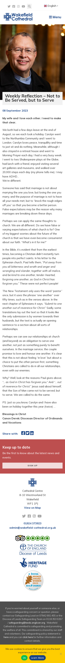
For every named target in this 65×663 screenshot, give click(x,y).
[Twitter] (9, 6)
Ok (24, 657)
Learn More (37, 657)
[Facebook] (13, 6)
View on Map (32, 507)
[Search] (29, 6)
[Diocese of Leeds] (33, 550)
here (6, 637)
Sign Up (32, 465)
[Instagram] (18, 6)
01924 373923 (32, 523)
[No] (60, 654)
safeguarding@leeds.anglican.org (27, 622)
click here (28, 637)
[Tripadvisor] (32, 539)
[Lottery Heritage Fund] (33, 563)
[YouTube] (23, 6)
